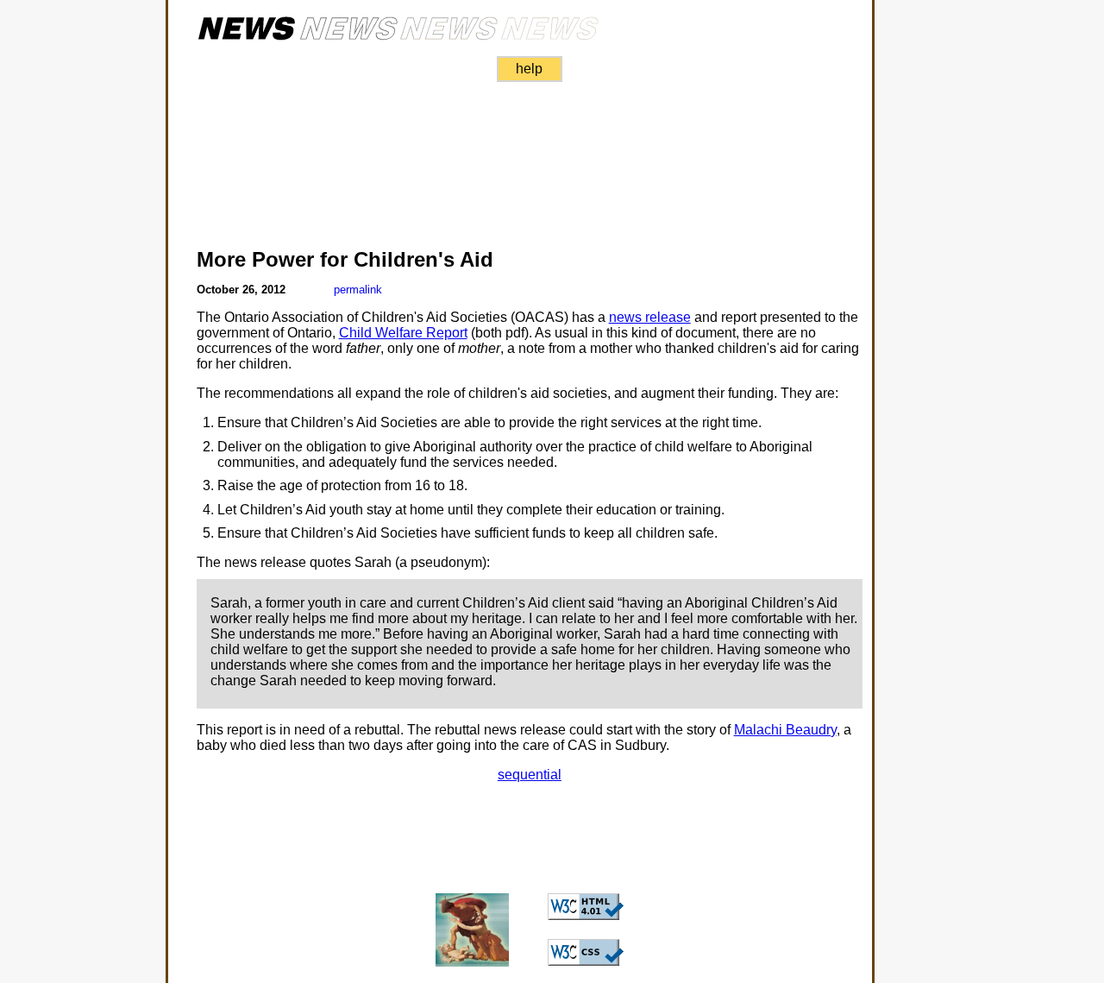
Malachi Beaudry (785, 729)
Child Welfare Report (403, 332)
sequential (529, 774)
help (529, 68)
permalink (358, 289)
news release (650, 317)
